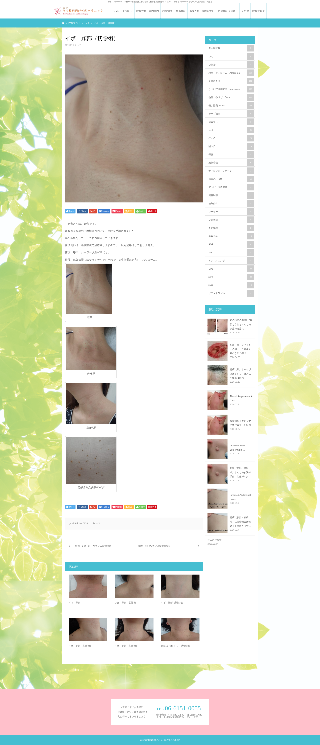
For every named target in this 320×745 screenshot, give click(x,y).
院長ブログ (258, 10)
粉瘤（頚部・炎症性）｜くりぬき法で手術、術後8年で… (240, 472)
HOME (115, 10)
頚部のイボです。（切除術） (176, 645)
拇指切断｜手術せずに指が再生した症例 (240, 423)
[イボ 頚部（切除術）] (180, 586)
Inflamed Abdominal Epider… (240, 497)
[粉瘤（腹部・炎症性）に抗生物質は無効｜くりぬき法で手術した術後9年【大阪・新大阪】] (218, 523)
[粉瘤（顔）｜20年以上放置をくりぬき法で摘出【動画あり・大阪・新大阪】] (218, 375)
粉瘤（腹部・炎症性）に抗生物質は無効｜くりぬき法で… (240, 521)
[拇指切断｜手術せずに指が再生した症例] (218, 425)
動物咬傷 (229, 162)
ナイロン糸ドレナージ (229, 170)
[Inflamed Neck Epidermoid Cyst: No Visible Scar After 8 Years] (218, 449)
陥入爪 (230, 146)
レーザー (229, 211)
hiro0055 (84, 523)
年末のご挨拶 (215, 540)
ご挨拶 (229, 64)
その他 (245, 10)
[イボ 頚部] (88, 586)
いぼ (79, 45)
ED (229, 252)
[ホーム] (63, 22)
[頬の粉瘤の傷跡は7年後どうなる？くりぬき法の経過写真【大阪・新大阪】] (218, 326)
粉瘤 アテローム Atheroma (230, 72)
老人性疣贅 (229, 48)
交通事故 (229, 219)
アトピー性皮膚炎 (229, 187)
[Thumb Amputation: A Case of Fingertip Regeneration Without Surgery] (218, 400)
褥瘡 (229, 154)
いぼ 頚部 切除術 (126, 602)
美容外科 (230, 236)
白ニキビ (229, 121)
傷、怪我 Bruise (230, 105)
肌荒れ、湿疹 (230, 179)
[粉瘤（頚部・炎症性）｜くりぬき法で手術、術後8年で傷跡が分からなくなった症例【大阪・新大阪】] (218, 474)
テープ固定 (230, 113)
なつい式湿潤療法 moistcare (230, 89)
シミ (229, 56)
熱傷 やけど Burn (230, 97)
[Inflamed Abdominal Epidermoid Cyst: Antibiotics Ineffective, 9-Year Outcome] (218, 499)
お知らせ (128, 10)
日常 (230, 268)
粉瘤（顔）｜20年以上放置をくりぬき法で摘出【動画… (240, 373)
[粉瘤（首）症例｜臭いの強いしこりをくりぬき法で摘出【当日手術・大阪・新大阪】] (218, 351)
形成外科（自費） (228, 10)
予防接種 (229, 228)
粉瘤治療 (167, 10)
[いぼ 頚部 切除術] (134, 586)
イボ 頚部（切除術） (172, 602)
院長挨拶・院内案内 (147, 10)
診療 (230, 277)
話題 (230, 285)
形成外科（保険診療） (201, 10)
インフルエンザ (229, 260)
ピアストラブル (229, 293)
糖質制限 (229, 195)
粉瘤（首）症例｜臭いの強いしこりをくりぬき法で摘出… (240, 348)
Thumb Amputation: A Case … (241, 398)
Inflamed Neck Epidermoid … (237, 447)
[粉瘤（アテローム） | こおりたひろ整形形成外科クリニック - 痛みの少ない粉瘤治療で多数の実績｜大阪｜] (78, 11)
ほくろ (230, 138)
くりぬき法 (230, 81)
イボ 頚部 (74, 602)
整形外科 (181, 10)
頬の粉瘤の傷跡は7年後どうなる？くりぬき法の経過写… (241, 324)
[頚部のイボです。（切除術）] (180, 629)
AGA (229, 244)
